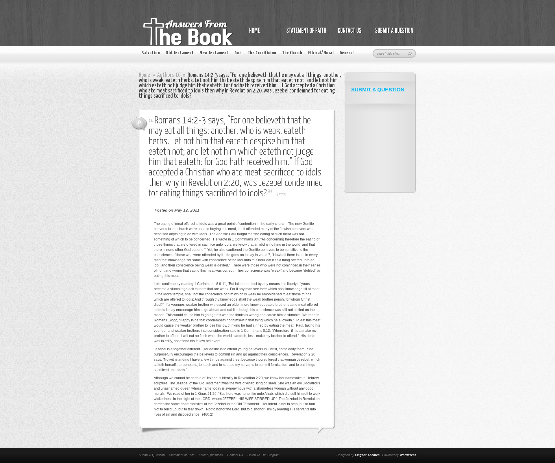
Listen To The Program (263, 455)
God (238, 53)
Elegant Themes (367, 455)
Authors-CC (168, 75)
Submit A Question (152, 455)
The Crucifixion (262, 53)
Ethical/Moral (321, 53)
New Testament (214, 53)
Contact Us (235, 455)
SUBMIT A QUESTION (377, 89)
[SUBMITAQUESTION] (392, 33)
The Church (292, 53)
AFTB (281, 194)
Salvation (151, 53)
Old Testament (180, 53)
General (347, 53)
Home (144, 75)
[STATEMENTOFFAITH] (304, 33)
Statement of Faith (182, 455)
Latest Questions (211, 455)
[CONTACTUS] (349, 33)
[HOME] (260, 33)
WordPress (408, 455)
